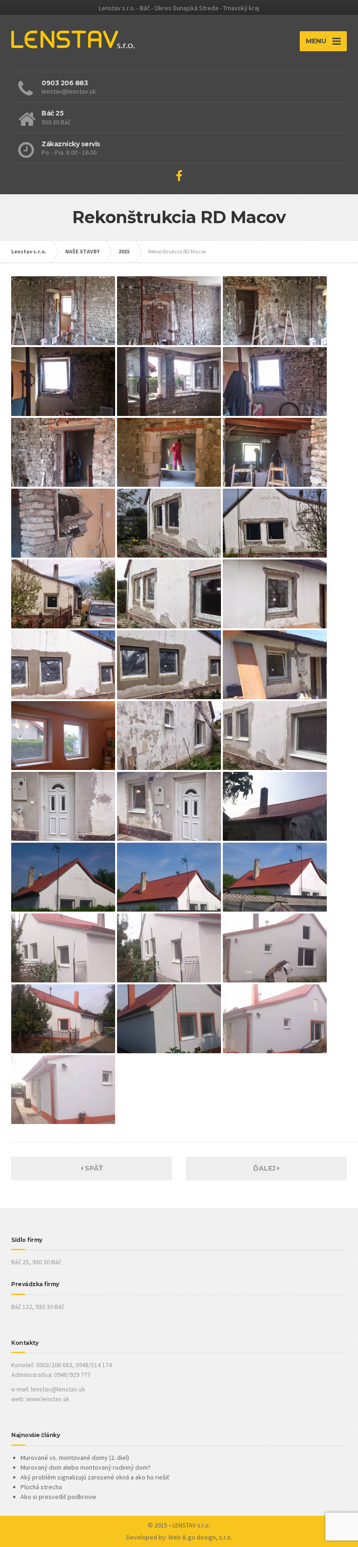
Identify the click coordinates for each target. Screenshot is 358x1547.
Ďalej (265, 1168)
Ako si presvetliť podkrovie (58, 1496)
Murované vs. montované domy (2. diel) (75, 1457)
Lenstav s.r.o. (29, 251)
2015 (124, 251)
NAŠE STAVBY (82, 251)
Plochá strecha (41, 1487)
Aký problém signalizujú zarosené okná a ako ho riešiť (95, 1477)
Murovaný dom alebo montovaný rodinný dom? (86, 1467)
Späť (93, 1168)
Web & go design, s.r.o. (200, 1537)
